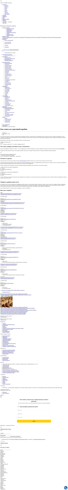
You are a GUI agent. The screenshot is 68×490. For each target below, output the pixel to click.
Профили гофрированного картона (20, 294)
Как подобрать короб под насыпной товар (24, 310)
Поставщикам (5, 38)
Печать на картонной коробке (17, 309)
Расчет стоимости (6, 393)
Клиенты (4, 376)
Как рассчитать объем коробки (18, 311)
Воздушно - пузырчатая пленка (8, 345)
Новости (4, 382)
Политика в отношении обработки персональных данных (13, 328)
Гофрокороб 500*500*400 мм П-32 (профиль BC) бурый (10, 194)
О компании (5, 4)
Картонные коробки (6, 62)
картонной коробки (23, 160)
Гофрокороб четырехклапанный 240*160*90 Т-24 (9, 252)
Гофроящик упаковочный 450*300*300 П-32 (8, 269)
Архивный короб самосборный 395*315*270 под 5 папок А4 (11, 232)
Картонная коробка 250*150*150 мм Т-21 (7, 238)
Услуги (4, 381)
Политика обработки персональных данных (11, 370)
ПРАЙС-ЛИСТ (5, 380)
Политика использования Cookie (8, 324)
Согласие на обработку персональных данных (11, 371)
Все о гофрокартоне (6, 124)
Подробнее (25, 293)
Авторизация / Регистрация (10, 58)
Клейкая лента (5, 341)
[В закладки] (4, 207)
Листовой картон (6, 342)
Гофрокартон (5, 86)
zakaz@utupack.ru (8, 43)
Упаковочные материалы (7, 107)
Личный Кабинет (6, 357)
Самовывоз (5, 16)
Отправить (2, 441)
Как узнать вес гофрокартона (18, 307)
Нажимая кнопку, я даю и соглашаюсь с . (23, 439)
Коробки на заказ (6, 36)
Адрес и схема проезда (9, 40)
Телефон (2, 433)
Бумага (4, 117)
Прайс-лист (5, 392)
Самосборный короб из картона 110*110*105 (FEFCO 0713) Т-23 (12, 203)
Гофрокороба (5, 337)
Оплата (4, 17)
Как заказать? (5, 330)
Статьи (4, 383)
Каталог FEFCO (5, 353)
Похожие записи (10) (6, 292)
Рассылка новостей (6, 360)
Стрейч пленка (5, 344)
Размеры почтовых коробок (16, 313)
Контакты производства (7, 367)
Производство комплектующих (8, 352)
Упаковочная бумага (6, 340)
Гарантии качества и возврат (8, 329)
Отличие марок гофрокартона (17, 293)
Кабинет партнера (6, 332)
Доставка (4, 15)
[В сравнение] (5, 207)
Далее (34, 421)
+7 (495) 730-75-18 (6, 49)
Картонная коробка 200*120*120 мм (7, 278)
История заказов (5, 358)
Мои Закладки (5, 359)
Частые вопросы (5, 377)
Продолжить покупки (4, 429)
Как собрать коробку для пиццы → (18, 290)
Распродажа (5, 106)
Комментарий (2, 435)
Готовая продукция (6, 27)
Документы (5, 379)
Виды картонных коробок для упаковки (23, 308)
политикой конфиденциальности (39, 439)
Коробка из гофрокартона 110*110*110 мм (8, 214)
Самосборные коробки (7, 339)
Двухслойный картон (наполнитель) (9, 343)
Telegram (4, 20)
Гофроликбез (5, 125)
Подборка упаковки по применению (9, 346)
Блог (3, 18)
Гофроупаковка (5, 95)
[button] (7, 54)
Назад (10, 429)
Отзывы (4, 378)
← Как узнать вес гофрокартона (6, 290)
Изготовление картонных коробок (9, 350)
